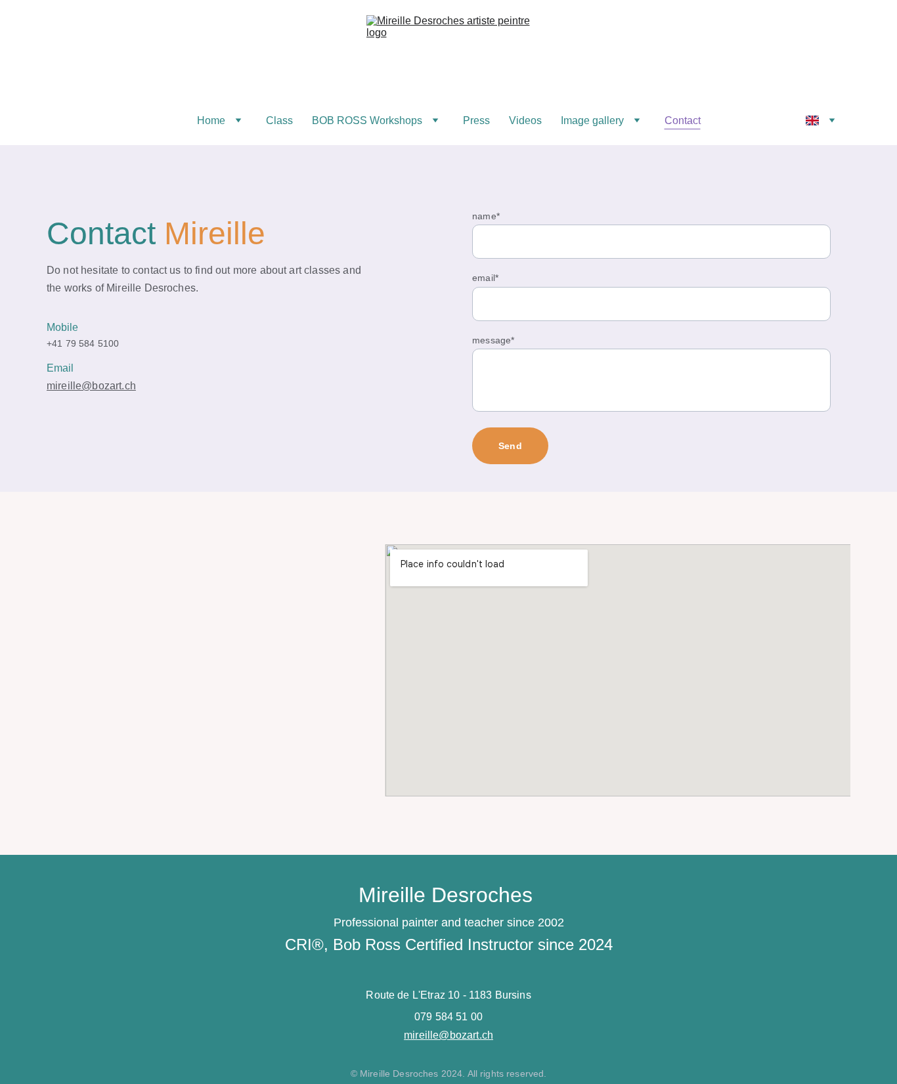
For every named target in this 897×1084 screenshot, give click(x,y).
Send (510, 446)
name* (486, 216)
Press (476, 120)
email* (485, 277)
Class (279, 120)
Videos (525, 120)
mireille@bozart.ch (91, 385)
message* (493, 340)
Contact (683, 120)
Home (211, 120)
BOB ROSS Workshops (367, 120)
